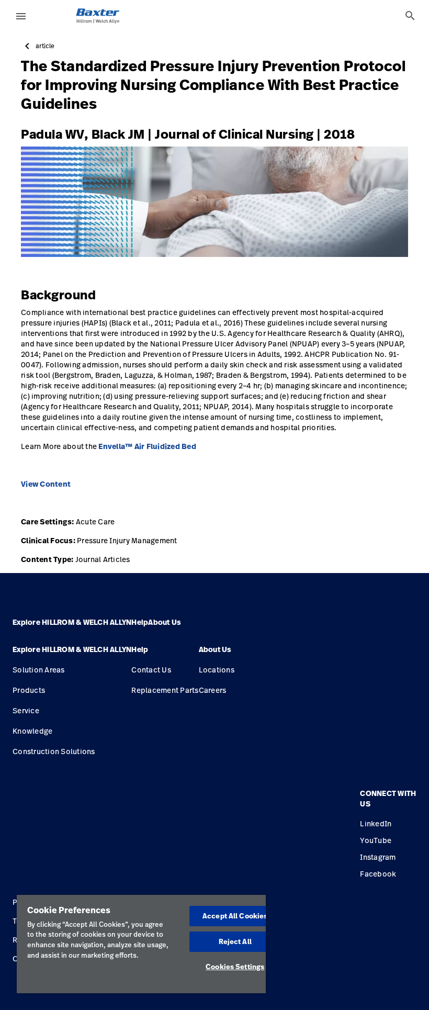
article (45, 46)
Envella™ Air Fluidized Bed (147, 446)
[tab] (410, 15)
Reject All (235, 941)
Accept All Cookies (234, 916)
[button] (72, 653)
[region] (141, 944)
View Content (46, 484)
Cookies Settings (235, 966)
